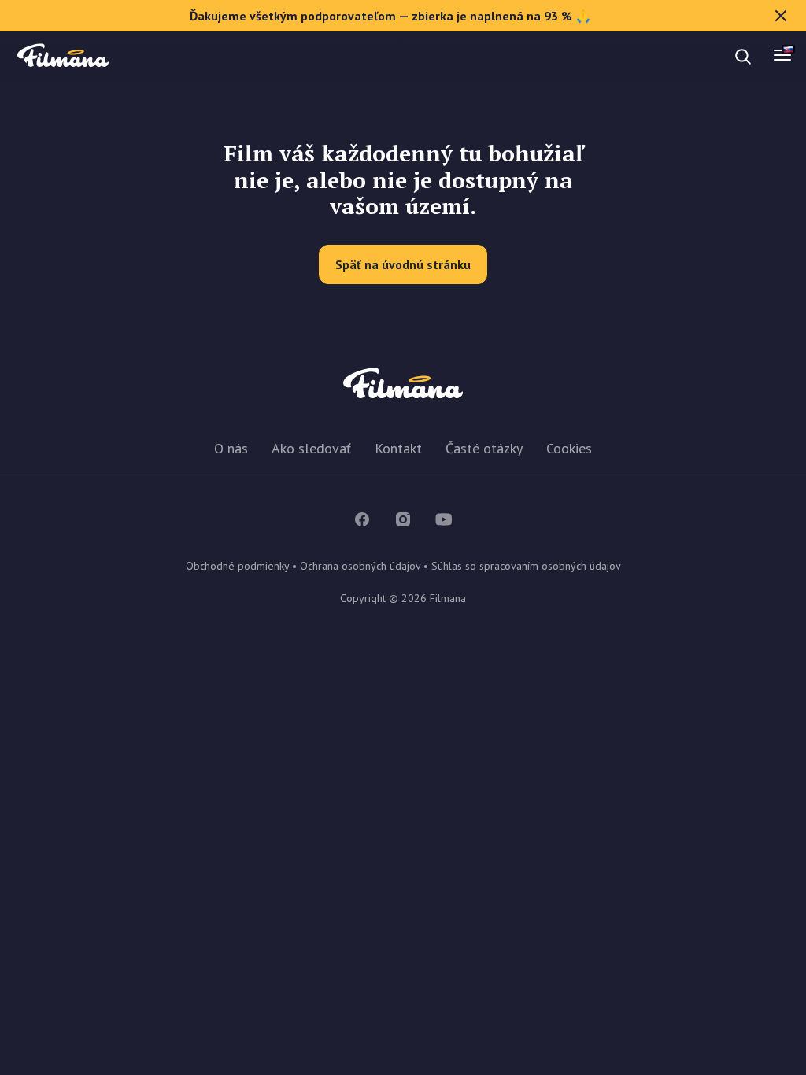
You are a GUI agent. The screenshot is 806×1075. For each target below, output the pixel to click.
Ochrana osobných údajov (360, 566)
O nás (231, 448)
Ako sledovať (311, 448)
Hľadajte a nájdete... (151, 56)
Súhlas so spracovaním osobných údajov (526, 566)
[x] (780, 15)
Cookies (569, 448)
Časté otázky (484, 448)
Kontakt (398, 448)
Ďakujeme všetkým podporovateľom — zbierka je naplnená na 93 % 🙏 (390, 16)
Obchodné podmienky (237, 566)
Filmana (63, 56)
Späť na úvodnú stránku (403, 264)
